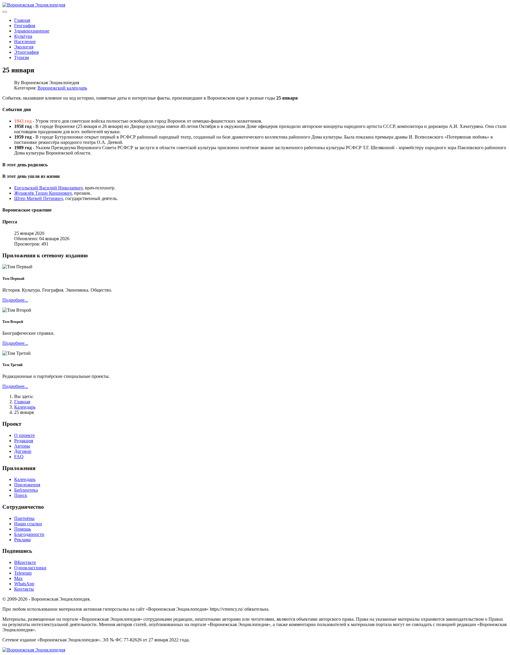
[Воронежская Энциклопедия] (33, 4)
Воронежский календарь (62, 87)
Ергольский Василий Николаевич (48, 187)
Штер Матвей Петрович (38, 198)
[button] (255, 109)
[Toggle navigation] (4, 12)
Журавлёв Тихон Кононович (43, 193)
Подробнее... (15, 300)
